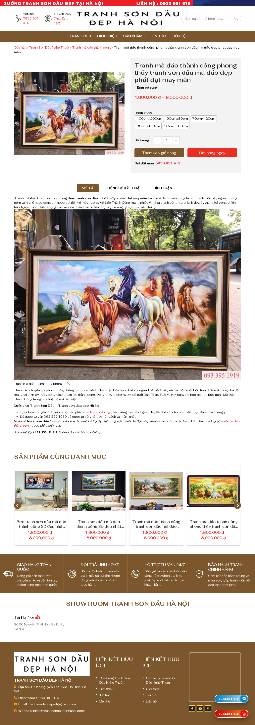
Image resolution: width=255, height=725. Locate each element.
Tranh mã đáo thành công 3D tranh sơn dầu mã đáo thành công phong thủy (214, 523)
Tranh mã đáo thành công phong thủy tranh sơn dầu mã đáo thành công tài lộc (156, 523)
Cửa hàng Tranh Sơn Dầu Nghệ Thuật (41, 47)
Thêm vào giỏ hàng (159, 152)
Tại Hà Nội (24, 617)
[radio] (149, 119)
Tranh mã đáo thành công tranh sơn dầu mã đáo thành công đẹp (99, 523)
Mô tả (87, 188)
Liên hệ (179, 36)
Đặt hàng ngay (212, 152)
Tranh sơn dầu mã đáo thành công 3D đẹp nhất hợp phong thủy (41, 523)
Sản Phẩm (132, 36)
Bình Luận (163, 188)
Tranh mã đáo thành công (91, 47)
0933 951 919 (167, 163)
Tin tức (158, 36)
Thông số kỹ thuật (123, 188)
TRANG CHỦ (80, 36)
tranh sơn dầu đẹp (97, 412)
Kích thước (144, 112)
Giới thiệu (107, 36)
